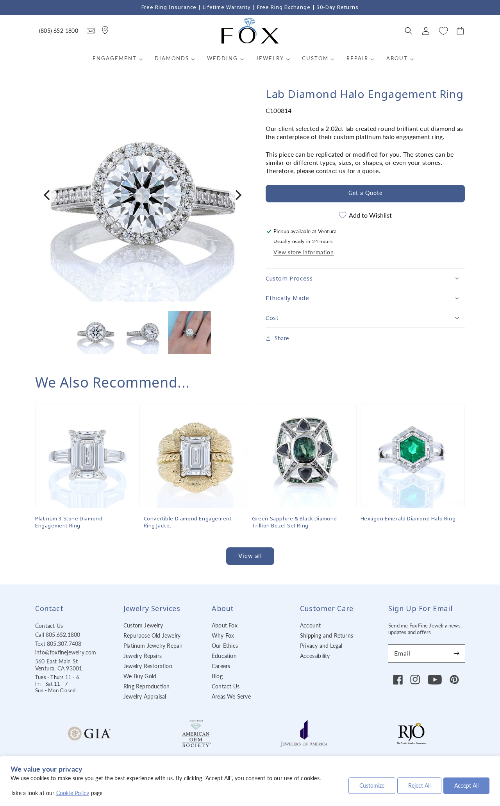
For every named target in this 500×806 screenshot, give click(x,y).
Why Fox (223, 635)
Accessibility (315, 655)
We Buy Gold (139, 676)
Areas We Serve (231, 696)
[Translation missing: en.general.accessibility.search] (90, 30)
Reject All (419, 785)
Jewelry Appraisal (144, 696)
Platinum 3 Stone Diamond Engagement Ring (68, 522)
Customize (371, 785)
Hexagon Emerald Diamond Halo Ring (408, 518)
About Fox (225, 625)
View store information (303, 252)
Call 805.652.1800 (57, 634)
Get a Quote (365, 192)
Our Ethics (225, 645)
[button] (408, 30)
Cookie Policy (72, 793)
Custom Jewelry (143, 625)
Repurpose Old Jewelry (151, 635)
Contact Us (49, 625)
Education (224, 655)
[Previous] (47, 195)
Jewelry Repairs (142, 655)
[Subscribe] (456, 653)
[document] (142, 195)
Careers (221, 666)
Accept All (466, 785)
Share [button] (282, 338)
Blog (217, 676)
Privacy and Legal (321, 645)
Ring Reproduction (146, 686)
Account (310, 625)
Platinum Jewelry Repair (153, 645)
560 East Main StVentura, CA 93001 (58, 665)
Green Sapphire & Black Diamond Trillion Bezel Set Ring (294, 522)
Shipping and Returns (326, 635)
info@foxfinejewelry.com (65, 652)
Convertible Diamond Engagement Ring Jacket (188, 522)
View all (250, 555)
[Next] (237, 195)
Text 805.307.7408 (58, 643)
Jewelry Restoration (147, 666)
